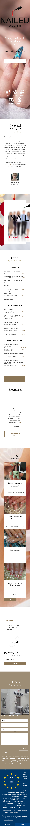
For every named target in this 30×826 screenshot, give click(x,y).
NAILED (15, 16)
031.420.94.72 (15, 642)
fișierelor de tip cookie (13, 812)
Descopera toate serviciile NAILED (15, 379)
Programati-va (7, 164)
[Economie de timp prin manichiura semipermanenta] (15, 471)
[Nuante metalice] (15, 538)
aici (23, 141)
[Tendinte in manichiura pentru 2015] (15, 505)
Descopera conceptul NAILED (15, 61)
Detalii (10, 599)
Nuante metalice (15, 550)
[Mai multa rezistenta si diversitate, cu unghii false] (15, 571)
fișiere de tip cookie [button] (8, 820)
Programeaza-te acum (15, 434)
